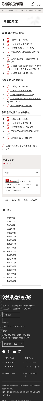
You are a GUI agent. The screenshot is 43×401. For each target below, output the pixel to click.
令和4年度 (11, 221)
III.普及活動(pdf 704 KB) (21, 127)
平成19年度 (11, 277)
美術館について (14, 10)
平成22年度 (11, 266)
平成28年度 (11, 244)
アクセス (7, 315)
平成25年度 (11, 255)
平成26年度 (11, 251)
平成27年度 (11, 247)
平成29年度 (11, 240)
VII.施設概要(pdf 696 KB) (21, 72)
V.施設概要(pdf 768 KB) (21, 105)
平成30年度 (11, 236)
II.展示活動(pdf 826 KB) (21, 90)
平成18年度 (11, 281)
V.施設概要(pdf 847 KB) (21, 138)
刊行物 (24, 10)
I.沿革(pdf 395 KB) (19, 86)
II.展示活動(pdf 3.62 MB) (21, 44)
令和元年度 (11, 232)
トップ (4, 10)
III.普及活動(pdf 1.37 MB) (22, 94)
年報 (30, 10)
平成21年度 (11, 270)
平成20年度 (11, 273)
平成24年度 (11, 258)
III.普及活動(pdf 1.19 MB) (22, 48)
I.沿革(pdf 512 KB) (19, 40)
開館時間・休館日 (11, 344)
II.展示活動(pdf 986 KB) (21, 123)
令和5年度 (11, 217)
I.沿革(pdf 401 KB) (19, 118)
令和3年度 (11, 225)
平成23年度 (11, 262)
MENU (39, 6)
